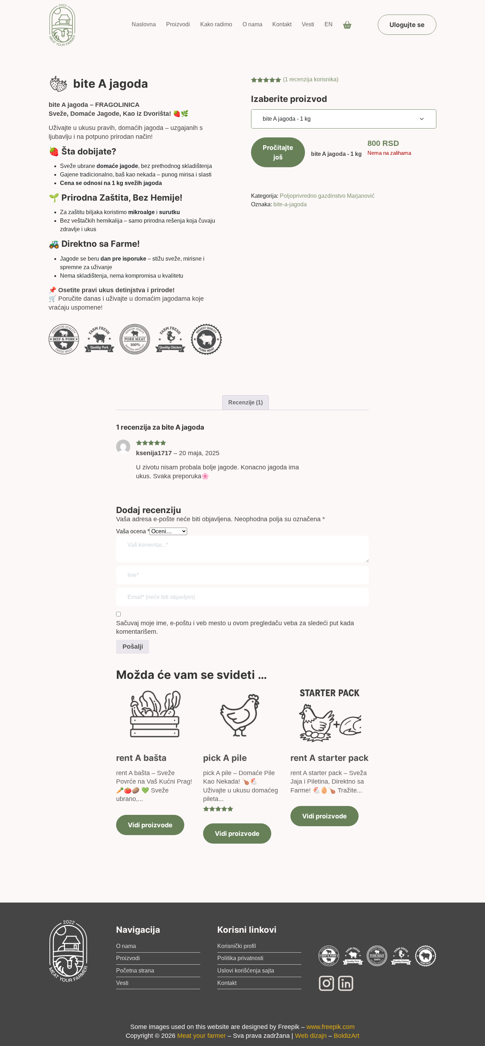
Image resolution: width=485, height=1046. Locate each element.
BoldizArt (346, 1035)
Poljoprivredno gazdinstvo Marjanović (327, 196)
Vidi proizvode (150, 825)
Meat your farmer (201, 1035)
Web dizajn (311, 1035)
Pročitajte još (278, 152)
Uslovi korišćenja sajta (245, 971)
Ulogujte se (407, 24)
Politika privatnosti (240, 958)
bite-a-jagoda (290, 204)
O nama (252, 24)
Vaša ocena (132, 531)
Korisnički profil (236, 946)
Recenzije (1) (245, 402)
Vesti (308, 24)
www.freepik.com (330, 1026)
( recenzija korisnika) (310, 79)
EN (329, 24)
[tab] (245, 402)
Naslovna (144, 24)
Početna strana (135, 971)
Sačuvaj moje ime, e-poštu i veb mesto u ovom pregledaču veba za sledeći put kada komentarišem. (235, 628)
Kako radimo (216, 24)
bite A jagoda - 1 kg (336, 154)
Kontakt (281, 24)
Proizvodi (178, 24)
